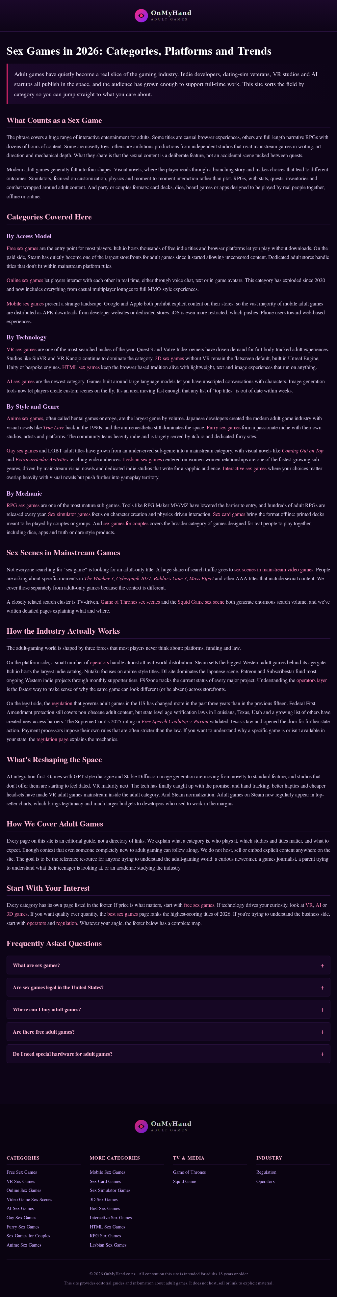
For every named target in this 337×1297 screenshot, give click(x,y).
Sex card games (229, 513)
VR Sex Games (21, 1181)
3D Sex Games (103, 1199)
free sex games (199, 904)
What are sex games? (36, 965)
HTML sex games (81, 366)
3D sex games (169, 358)
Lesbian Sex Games (108, 1245)
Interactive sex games (245, 468)
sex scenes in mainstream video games (273, 569)
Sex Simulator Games (110, 1190)
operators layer (312, 680)
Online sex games (25, 279)
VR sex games (22, 349)
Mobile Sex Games (107, 1172)
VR (309, 904)
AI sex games (21, 381)
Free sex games (22, 248)
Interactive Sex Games (111, 1217)
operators (99, 662)
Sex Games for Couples (28, 1235)
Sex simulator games (69, 513)
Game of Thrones (189, 1172)
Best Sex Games (105, 1208)
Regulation (266, 1172)
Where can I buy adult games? (47, 1009)
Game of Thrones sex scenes (130, 601)
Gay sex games (22, 450)
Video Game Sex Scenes (29, 1199)
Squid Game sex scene (201, 601)
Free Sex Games (22, 1172)
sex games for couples (125, 523)
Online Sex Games (24, 1190)
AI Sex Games (20, 1208)
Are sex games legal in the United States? (58, 987)
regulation (62, 703)
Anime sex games (25, 418)
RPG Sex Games (105, 1235)
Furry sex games (224, 427)
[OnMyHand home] (168, 16)
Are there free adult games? (44, 1031)
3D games (17, 913)
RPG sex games (23, 505)
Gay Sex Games (21, 1217)
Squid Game (184, 1181)
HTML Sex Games (107, 1227)
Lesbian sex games (142, 459)
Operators (265, 1181)
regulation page (52, 738)
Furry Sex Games (23, 1227)
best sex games (122, 913)
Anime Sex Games (24, 1245)
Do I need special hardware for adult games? (63, 1053)
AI (318, 904)
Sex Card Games (105, 1181)
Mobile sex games (25, 303)
